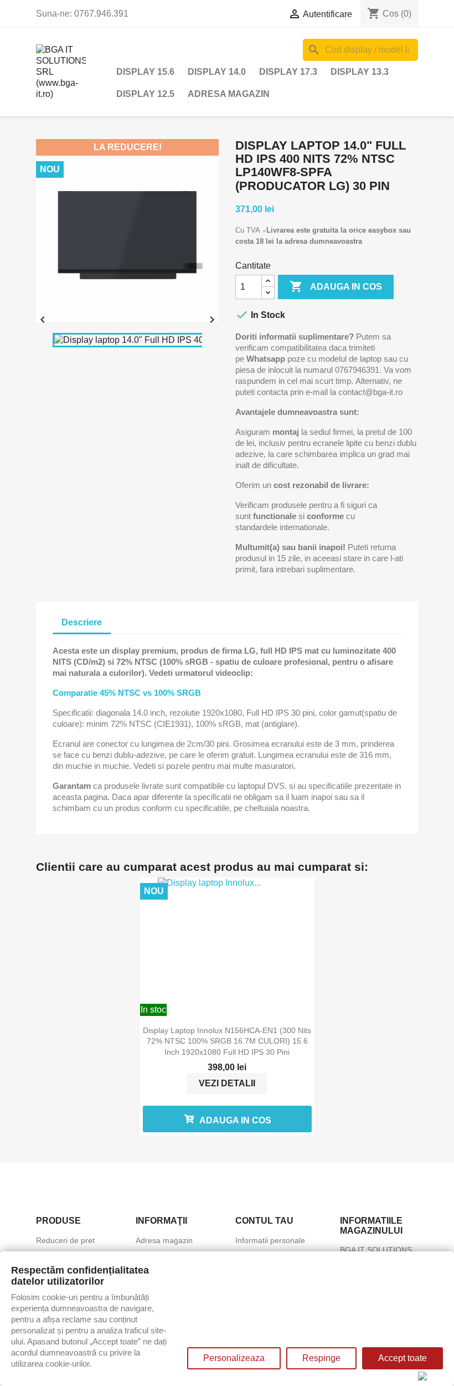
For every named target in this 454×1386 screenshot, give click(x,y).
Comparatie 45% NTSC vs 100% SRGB (127, 692)
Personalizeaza (234, 1358)
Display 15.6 (145, 71)
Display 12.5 (145, 94)
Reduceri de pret (65, 1240)
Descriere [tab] (81, 622)
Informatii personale (270, 1240)
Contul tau (264, 1220)
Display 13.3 (360, 71)
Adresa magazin (229, 94)
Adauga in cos (336, 286)
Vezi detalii (227, 1083)
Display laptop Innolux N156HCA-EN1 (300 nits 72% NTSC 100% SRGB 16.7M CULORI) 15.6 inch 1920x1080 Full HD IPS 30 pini (227, 1041)
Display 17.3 (288, 71)
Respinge (321, 1358)
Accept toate (402, 1358)
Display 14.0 (217, 71)
